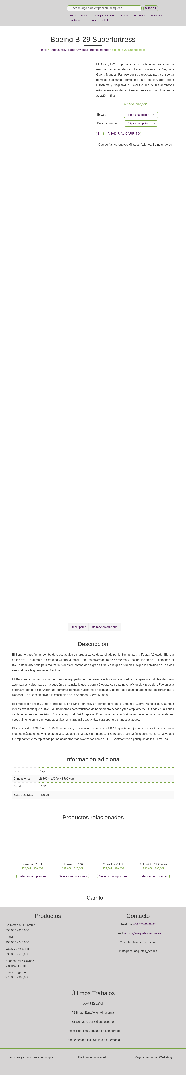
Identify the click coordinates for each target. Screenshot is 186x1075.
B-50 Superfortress (60, 728)
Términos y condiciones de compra (30, 1057)
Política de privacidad (92, 1057)
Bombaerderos (99, 49)
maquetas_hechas (145, 951)
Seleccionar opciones (32, 876)
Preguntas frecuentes (133, 15)
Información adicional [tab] (104, 627)
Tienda (84, 15)
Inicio (73, 15)
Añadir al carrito (124, 133)
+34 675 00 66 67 (144, 924)
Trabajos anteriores (105, 15)
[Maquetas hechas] (39, 13)
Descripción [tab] (78, 627)
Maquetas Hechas (144, 942)
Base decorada (107, 123)
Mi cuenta (156, 15)
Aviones (82, 49)
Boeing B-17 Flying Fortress (72, 703)
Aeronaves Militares (62, 49)
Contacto (75, 20)
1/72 (44, 786)
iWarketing (165, 1057)
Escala (101, 114)
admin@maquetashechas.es (142, 933)
